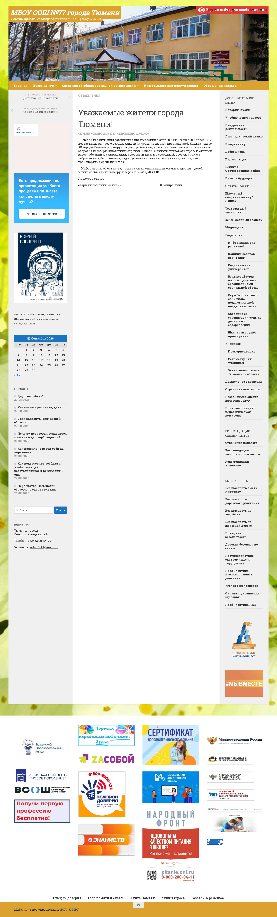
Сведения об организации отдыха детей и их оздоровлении (244, 319)
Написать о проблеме (42, 213)
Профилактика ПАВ (240, 605)
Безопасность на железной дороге (238, 523)
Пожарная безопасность (235, 535)
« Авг (18, 375)
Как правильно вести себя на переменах (39, 450)
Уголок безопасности (241, 585)
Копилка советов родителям (241, 255)
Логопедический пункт (244, 136)
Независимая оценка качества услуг (241, 398)
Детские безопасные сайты (241, 546)
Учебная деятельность (243, 117)
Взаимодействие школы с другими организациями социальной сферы (243, 282)
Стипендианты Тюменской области (37, 420)
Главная (20, 86)
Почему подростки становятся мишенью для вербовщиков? (40, 435)
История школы (237, 110)
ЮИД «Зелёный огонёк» (243, 220)
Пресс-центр (43, 86)
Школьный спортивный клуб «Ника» (239, 197)
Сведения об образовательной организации (99, 86)
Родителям (234, 235)
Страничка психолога (242, 389)
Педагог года (235, 159)
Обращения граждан (221, 86)
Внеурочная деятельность (236, 127)
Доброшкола (235, 151)
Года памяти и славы (105, 898)
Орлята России (237, 186)
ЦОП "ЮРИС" (69, 909)
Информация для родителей (241, 244)
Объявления (89, 95)
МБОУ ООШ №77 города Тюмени (64, 12)
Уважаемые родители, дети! (40, 407)
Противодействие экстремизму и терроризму (239, 559)
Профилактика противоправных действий (239, 574)
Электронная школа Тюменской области (244, 372)
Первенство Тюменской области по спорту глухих (35, 487)
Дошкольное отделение (243, 381)
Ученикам (233, 344)
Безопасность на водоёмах (238, 512)
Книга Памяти (142, 898)
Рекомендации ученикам (240, 361)
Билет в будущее (238, 178)
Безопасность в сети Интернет (241, 490)
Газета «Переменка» (208, 898)
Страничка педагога (241, 443)
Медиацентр (235, 227)
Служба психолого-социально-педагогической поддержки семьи (243, 300)
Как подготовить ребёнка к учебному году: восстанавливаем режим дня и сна (39, 469)
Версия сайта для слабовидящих (236, 9)
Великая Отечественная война (242, 168)
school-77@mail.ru (44, 547)
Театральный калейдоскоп (235, 210)
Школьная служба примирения (242, 334)
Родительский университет (239, 267)
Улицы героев (173, 898)
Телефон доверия (67, 898)
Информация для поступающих (171, 86)
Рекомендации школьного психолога (242, 452)
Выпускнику (235, 144)
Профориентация (241, 351)
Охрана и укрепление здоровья (242, 595)
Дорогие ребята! (30, 396)
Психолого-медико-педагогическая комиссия (240, 411)
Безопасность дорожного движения (242, 501)
